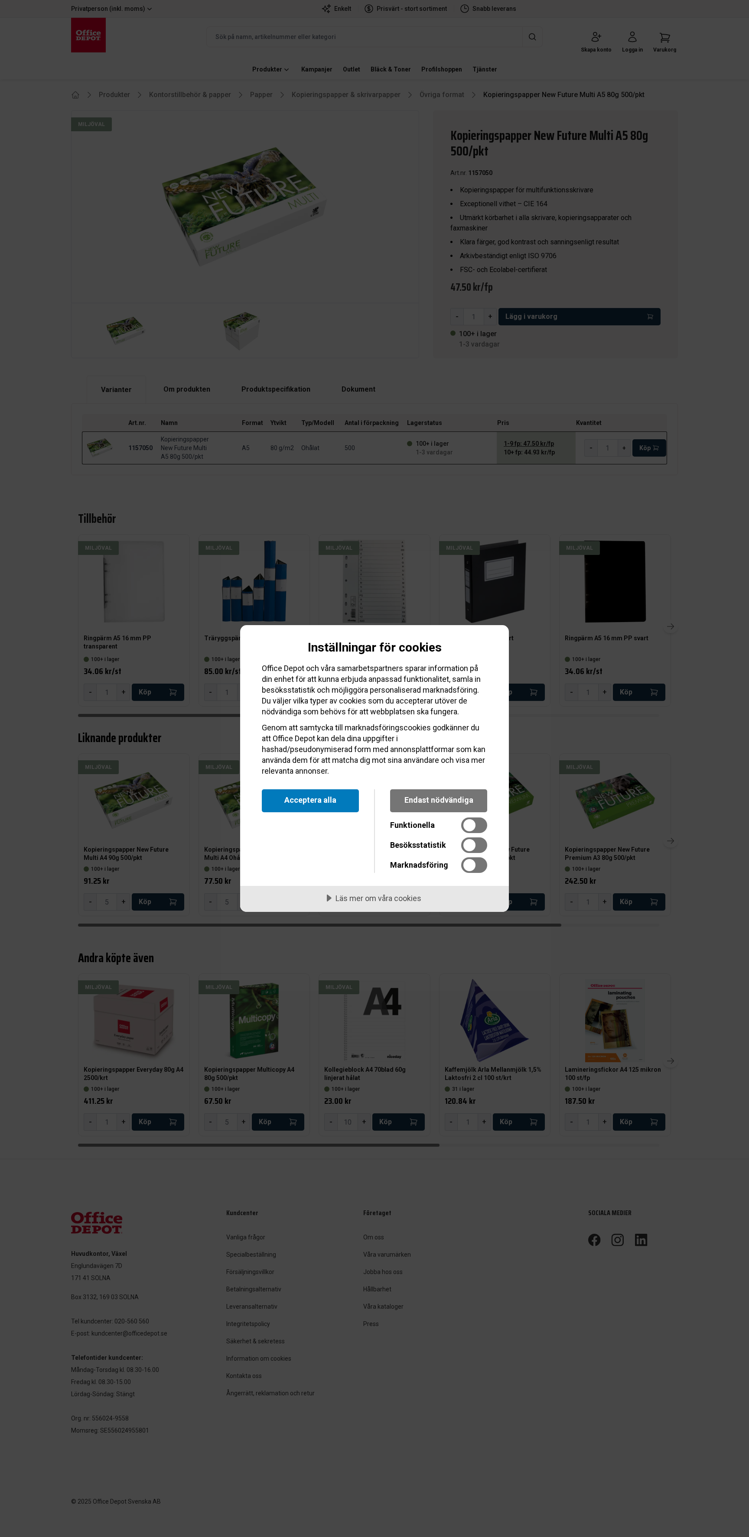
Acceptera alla (310, 799)
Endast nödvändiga (438, 799)
